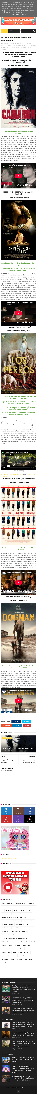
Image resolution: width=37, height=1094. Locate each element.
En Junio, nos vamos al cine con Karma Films (17, 748)
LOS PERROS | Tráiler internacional (12, 475)
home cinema (12, 956)
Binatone (8, 910)
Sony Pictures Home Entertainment (23, 928)
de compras (29, 949)
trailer (12, 959)
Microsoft (17, 921)
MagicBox (23, 917)
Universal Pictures (7, 942)
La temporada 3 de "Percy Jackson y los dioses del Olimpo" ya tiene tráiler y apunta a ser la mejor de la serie (23, 1034)
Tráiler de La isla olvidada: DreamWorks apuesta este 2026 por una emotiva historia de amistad (23, 1069)
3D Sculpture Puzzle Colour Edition (24, 903)
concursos (14, 949)
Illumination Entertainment (10, 917)
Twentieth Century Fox (8, 935)
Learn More (16, 15)
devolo (4, 952)
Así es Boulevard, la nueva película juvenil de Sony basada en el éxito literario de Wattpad (23, 1078)
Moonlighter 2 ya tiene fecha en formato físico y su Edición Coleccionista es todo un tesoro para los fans (23, 988)
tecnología (5, 959)
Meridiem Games (7, 921)
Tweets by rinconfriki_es (9, 858)
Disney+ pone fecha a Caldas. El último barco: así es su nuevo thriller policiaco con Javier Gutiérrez (23, 1010)
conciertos (5, 949)
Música (32, 921)
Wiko (26, 942)
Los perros (23, 47)
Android (32, 907)
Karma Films (15, 47)
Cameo (22, 910)
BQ (3, 910)
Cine (21, 45)
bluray (10, 945)
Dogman (26, 45)
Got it (24, 15)
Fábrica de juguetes (25, 914)
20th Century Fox (7, 903)
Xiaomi (33, 942)
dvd (9, 952)
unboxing (19, 959)
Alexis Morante (21, 43)
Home (5, 31)
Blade (15, 910)
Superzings (5, 931)
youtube (4, 963)
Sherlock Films (6, 928)
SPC (28, 924)
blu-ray (4, 945)
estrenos (8, 47)
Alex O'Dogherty (23, 907)
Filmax (15, 914)
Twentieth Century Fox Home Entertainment (15, 938)
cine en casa (26, 945)
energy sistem (17, 952)
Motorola (25, 921)
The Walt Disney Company (19, 931)
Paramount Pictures (7, 924)
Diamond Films (6, 914)
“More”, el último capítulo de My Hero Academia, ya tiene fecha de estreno (23, 1059)
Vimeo (5, 477)
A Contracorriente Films (9, 907)
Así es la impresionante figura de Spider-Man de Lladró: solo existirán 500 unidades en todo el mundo (23, 1024)
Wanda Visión (19, 942)
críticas (21, 949)
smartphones (23, 956)
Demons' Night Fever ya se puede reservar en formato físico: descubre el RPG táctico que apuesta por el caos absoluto (23, 1000)
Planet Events (20, 924)
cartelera (17, 45)
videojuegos (28, 959)
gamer (4, 956)
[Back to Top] (18, 1091)
